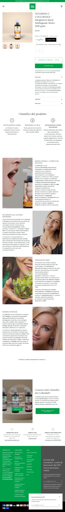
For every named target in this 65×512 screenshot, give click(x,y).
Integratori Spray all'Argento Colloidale (19, 469)
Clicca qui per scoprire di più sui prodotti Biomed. (7, 477)
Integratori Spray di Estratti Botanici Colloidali (19, 479)
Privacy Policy (30, 472)
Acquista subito (32, 438)
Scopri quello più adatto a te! (12, 440)
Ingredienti (37, 99)
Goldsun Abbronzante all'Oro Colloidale (20, 463)
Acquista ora (48, 65)
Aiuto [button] (28, 450)
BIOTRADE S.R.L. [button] (6, 450)
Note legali (29, 469)
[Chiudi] (60, 496)
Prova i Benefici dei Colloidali (47, 411)
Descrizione (38, 77)
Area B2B (29, 464)
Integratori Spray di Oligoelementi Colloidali (19, 485)
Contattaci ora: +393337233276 (53, 440)
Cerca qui (17, 409)
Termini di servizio (47, 488)
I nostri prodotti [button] (18, 450)
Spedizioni (29, 466)
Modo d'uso (37, 103)
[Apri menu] (5, 6)
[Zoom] (17, 27)
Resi (28, 474)
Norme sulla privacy (54, 486)
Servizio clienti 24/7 (32, 452)
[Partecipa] (58, 505)
